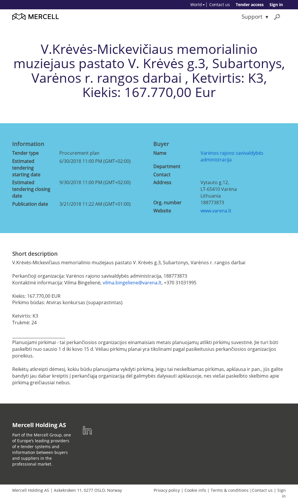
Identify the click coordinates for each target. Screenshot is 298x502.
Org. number (167, 202)
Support (252, 16)
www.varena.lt (216, 210)
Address (162, 182)
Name (159, 153)
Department (166, 166)
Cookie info (195, 490)
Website (162, 210)
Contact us (219, 4)
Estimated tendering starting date (26, 168)
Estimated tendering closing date (31, 189)
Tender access (250, 4)
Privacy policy (167, 490)
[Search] (277, 16)
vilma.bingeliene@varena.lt (132, 282)
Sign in (276, 4)
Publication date (30, 204)
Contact (162, 174)
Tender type (25, 153)
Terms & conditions (230, 490)
